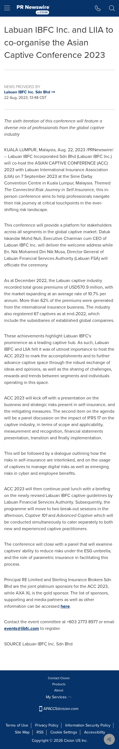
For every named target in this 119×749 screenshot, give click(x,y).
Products (59, 684)
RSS (40, 732)
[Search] (112, 8)
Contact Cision (59, 678)
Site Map (22, 732)
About (58, 690)
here (65, 606)
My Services (57, 697)
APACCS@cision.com (60, 709)
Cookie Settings (63, 732)
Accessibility (94, 732)
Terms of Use (17, 725)
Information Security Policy (87, 725)
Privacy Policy (46, 725)
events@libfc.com (21, 628)
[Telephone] (98, 8)
